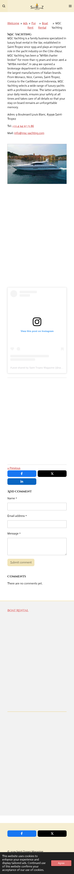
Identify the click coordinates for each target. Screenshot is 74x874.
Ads (25, 23)
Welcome (13, 23)
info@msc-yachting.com (29, 133)
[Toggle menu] (70, 6)
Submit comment (21, 562)
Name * (12, 498)
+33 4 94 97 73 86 (23, 126)
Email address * (17, 516)
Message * (14, 533)
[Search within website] (4, 6)
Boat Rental (17, 610)
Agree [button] (61, 863)
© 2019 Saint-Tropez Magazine (25, 851)
